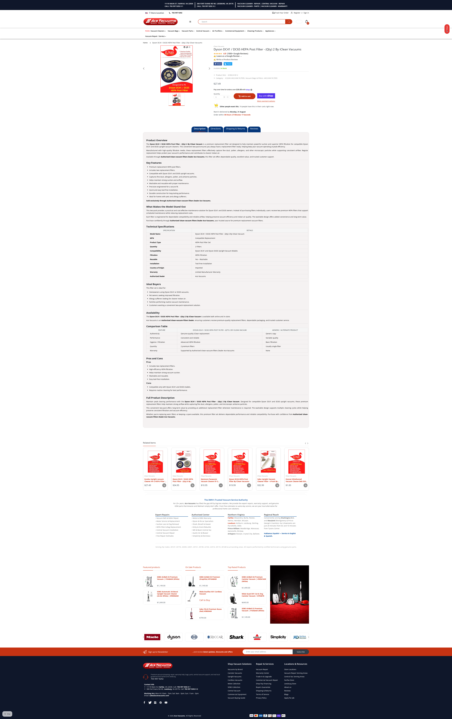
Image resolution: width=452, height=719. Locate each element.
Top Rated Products (237, 567)
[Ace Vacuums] (157, 665)
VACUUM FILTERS (270, 78)
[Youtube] (166, 702)
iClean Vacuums (219, 46)
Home (145, 43)
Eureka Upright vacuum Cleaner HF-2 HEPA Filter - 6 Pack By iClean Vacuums (154, 480)
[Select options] (221, 485)
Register (297, 13)
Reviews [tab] (254, 128)
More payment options (266, 101)
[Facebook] (144, 702)
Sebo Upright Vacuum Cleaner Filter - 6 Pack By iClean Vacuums (267, 480)
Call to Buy (204, 600)
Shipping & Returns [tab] (235, 128)
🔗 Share (447, 29)
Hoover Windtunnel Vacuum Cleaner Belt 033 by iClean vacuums (296, 480)
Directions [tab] (216, 128)
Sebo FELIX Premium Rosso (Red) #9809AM (210, 610)
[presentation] (305, 443)
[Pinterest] (160, 702)
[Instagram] (155, 702)
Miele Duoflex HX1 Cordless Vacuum (210, 593)
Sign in (306, 13)
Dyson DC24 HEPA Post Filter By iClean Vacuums (239, 480)
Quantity (217, 94)
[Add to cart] (164, 485)
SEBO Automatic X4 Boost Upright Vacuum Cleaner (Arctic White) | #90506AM (168, 594)
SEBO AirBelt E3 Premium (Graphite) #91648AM (209, 578)
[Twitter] (149, 702)
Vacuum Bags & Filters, (255, 78)
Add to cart (246, 96)
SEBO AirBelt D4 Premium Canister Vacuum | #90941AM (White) (254, 579)
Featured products (151, 567)
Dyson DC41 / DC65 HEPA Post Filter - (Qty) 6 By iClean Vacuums (183, 480)
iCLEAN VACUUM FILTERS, (235, 78)
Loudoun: (232, 523)
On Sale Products (193, 567)
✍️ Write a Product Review (226, 59)
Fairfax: (231, 518)
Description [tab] (200, 128)
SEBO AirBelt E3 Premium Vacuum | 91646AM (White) (168, 578)
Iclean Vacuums (149, 476)
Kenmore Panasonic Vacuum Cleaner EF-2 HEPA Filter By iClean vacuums (209, 480)
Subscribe (301, 652)
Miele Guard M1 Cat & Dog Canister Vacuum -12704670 (253, 595)
